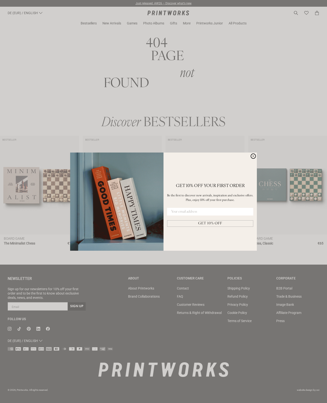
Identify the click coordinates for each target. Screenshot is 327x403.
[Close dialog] (253, 156)
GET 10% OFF (210, 223)
